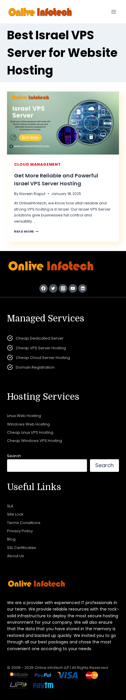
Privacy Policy (20, 531)
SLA (10, 506)
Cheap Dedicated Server (40, 338)
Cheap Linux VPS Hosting (30, 432)
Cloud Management (37, 164)
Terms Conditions (23, 523)
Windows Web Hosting (28, 424)
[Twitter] (53, 288)
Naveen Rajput (32, 193)
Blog (11, 539)
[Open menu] (113, 11)
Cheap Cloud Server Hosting (43, 357)
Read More (26, 231)
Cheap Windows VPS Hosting (34, 440)
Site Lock (15, 514)
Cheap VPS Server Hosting (41, 348)
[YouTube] (73, 288)
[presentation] (63, 123)
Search (14, 456)
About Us (15, 556)
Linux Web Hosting (24, 415)
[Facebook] (43, 288)
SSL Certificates (21, 547)
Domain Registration (35, 367)
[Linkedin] (82, 288)
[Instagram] (63, 288)
